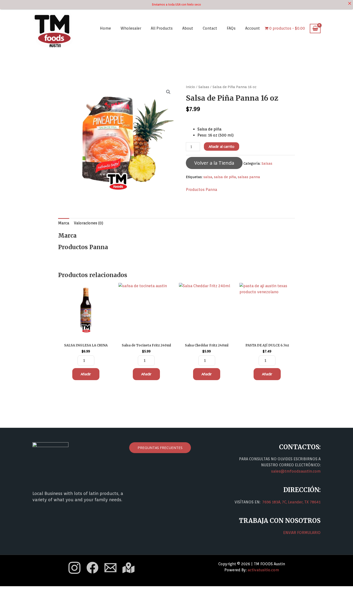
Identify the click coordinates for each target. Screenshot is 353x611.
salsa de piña (225, 177)
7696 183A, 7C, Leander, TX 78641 (291, 502)
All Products (162, 28)
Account (252, 28)
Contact (210, 28)
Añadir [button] (86, 373)
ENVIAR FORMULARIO (302, 532)
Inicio (190, 87)
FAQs (231, 28)
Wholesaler (131, 28)
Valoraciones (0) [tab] (88, 223)
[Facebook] (92, 568)
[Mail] (110, 568)
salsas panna (249, 177)
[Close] (349, 3)
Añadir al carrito (221, 146)
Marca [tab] (63, 223)
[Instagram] (74, 568)
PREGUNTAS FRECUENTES (160, 447)
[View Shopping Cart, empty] (315, 28)
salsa (207, 177)
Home (105, 28)
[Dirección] (128, 567)
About (187, 28)
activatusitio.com (263, 570)
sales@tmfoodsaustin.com (296, 471)
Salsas (203, 87)
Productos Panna (201, 189)
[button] (168, 92)
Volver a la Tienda (214, 163)
